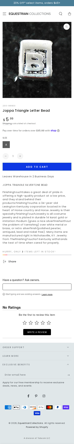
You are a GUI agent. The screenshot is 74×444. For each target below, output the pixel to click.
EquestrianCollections (30, 423)
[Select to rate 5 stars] (48, 322)
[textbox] (37, 287)
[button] (60, 14)
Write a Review (37, 332)
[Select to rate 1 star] (24, 322)
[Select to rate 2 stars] (30, 322)
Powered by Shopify (37, 427)
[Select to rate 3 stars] (36, 322)
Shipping (7, 123)
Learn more (47, 294)
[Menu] (4, 14)
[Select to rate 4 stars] (42, 322)
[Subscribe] (69, 375)
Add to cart (37, 167)
